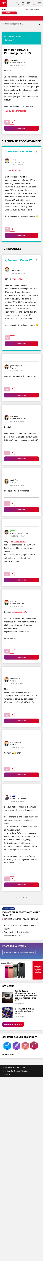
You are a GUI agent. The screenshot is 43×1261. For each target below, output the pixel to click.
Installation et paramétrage (13, 24)
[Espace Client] (34, 3)
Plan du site (7, 1074)
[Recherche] (17, 3)
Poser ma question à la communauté (19, 952)
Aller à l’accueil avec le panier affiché (23, 3)
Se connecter (9, 13)
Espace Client (34, 3)
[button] (7, 122)
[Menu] (40, 3)
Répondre (21, 128)
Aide (4, 10)
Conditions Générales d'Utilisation (15, 1071)
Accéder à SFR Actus (13, 1024)
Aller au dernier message (15, 111)
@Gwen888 (17, 170)
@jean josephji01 (18, 542)
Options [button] (38, 24)
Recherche (17, 3)
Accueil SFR (3, 3)
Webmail (29, 3)
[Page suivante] (27, 898)
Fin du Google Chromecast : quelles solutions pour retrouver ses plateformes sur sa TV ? (26, 995)
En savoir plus (7, 1054)
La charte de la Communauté (14, 1068)
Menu (40, 3)
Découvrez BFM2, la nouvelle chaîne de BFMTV (24, 1011)
